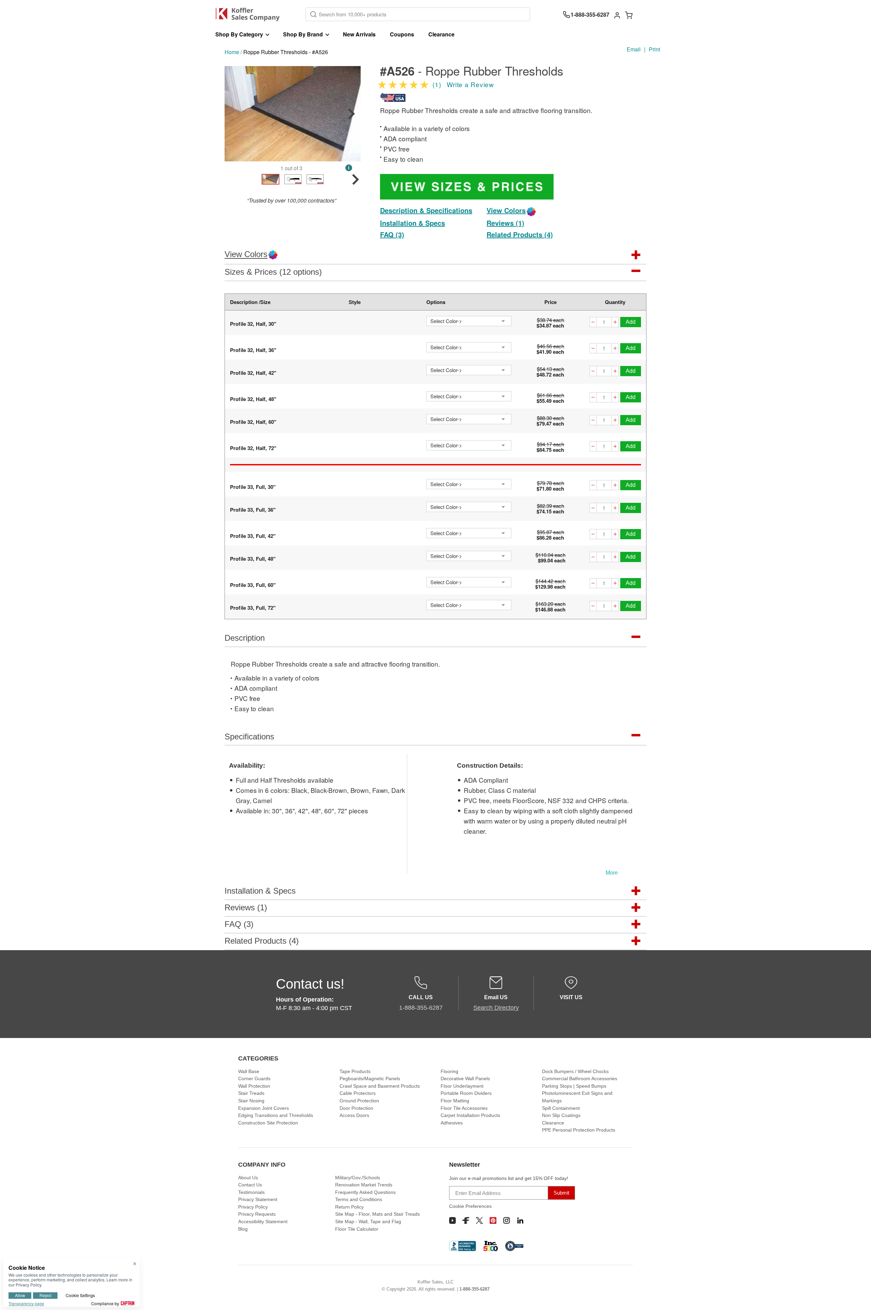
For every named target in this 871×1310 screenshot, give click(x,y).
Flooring (449, 1071)
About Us (248, 1177)
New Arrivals (359, 34)
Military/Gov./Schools (357, 1177)
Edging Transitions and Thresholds (275, 1115)
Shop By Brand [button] (303, 34)
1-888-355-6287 (474, 1289)
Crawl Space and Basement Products (380, 1086)
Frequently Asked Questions (365, 1192)
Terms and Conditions (358, 1199)
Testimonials (251, 1192)
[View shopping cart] (628, 15)
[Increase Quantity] (615, 323)
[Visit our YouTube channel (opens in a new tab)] (452, 1220)
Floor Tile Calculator (356, 1229)
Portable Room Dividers (466, 1093)
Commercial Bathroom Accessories (579, 1078)
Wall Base (248, 1071)
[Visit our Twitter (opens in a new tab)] (479, 1220)
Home (232, 52)
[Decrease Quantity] (593, 323)
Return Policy (349, 1207)
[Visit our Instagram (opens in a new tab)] (506, 1220)
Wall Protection (254, 1086)
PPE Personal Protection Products (578, 1130)
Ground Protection (359, 1100)
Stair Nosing (251, 1100)
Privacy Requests (257, 1214)
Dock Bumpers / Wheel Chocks (575, 1071)
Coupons (402, 34)
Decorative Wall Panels (465, 1078)
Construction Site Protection (268, 1122)
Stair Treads (251, 1093)
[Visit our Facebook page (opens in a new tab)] (465, 1220)
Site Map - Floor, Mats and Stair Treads (377, 1214)
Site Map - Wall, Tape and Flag (368, 1221)
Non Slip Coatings (561, 1115)
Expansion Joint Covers (263, 1108)
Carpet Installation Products (470, 1115)
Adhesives (452, 1122)
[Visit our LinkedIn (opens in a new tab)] (520, 1220)
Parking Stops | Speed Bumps (574, 1086)
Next (351, 113)
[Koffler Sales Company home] (250, 14)
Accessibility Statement (262, 1221)
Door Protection (356, 1108)
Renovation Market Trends (363, 1184)
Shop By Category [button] (239, 34)
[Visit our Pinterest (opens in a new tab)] (493, 1220)
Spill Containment (561, 1108)
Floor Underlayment (462, 1086)
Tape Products (355, 1071)
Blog (243, 1229)
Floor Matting (455, 1100)
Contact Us (250, 1184)
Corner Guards (254, 1078)
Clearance (441, 34)
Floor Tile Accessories (464, 1108)
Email (634, 49)
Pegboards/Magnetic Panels (370, 1078)
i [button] (348, 167)
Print (654, 49)
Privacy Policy (253, 1207)
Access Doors (354, 1115)
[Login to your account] (617, 14)
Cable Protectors (358, 1093)
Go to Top (857, 1296)
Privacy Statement (257, 1199)
